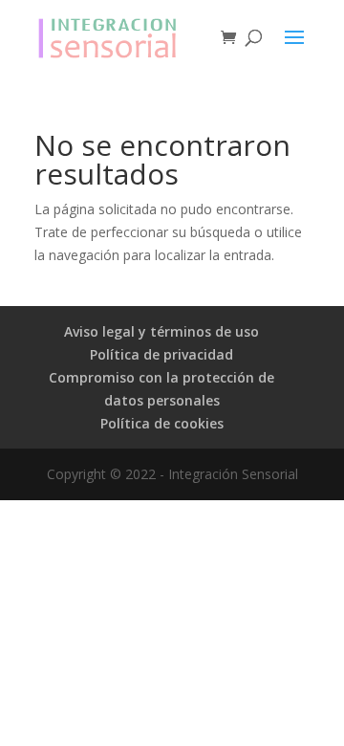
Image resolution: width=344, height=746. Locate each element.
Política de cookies (162, 423)
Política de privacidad (161, 354)
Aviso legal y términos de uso (161, 331)
